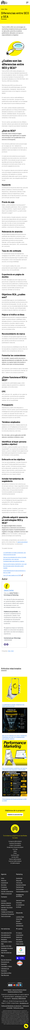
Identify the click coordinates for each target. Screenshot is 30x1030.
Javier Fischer (9, 590)
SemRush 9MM (15, 855)
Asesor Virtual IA (6, 905)
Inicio (2, 9)
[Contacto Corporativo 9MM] (26, 1026)
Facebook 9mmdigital (15, 843)
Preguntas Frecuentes (7, 914)
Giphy (15, 851)
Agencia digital (7, 990)
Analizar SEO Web (6, 946)
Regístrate (19, 937)
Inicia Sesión (19, 935)
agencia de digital (22, 542)
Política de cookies (18, 1008)
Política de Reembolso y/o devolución (11, 1006)
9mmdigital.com (24, 1003)
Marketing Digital (21, 885)
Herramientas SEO (6, 933)
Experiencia (4, 882)
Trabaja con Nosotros (7, 912)
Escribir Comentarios (7, 891)
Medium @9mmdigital (15, 859)
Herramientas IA (5, 935)
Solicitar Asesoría (6, 903)
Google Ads (19, 878)
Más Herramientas (6, 952)
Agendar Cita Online (6, 907)
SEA (9, 651)
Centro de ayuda (5, 916)
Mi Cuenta (19, 933)
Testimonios (4, 889)
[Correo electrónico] (5, 644)
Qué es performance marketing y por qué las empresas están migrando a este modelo (15, 566)
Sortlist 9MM (15, 857)
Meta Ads (18, 880)
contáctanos (18, 996)
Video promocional (6, 893)
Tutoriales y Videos (6, 966)
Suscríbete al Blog (6, 973)
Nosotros (3, 880)
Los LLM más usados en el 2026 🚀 (13, 575)
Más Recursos (5, 975)
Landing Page (20, 917)
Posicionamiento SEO (22, 891)
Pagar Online (19, 944)
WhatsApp (4, 909)
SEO (12, 651)
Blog (6, 9)
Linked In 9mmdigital (15, 845)
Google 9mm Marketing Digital (15, 847)
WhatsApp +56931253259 (19, 998)
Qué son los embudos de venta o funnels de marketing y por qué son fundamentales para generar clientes (14, 559)
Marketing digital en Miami (15, 992)
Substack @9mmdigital (15, 861)
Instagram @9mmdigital (15, 841)
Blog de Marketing (6, 960)
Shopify (18, 921)
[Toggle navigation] (27, 2)
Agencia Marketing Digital (19, 990)
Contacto (3, 901)
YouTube (15, 849)
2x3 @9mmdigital (15, 863)
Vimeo (15, 853)
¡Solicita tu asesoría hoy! (15, 814)
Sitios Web (19, 919)
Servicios (3, 885)
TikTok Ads (19, 882)
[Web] (7, 644)
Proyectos (4, 887)
